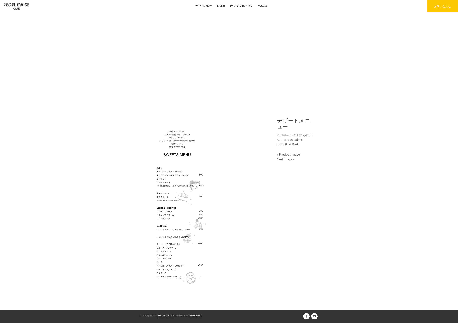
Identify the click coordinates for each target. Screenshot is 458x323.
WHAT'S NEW (203, 6)
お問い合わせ (442, 6)
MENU (221, 6)
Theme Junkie (195, 315)
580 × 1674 (291, 144)
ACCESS (262, 6)
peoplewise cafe (166, 315)
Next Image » (285, 159)
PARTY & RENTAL (241, 6)
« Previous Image (288, 154)
